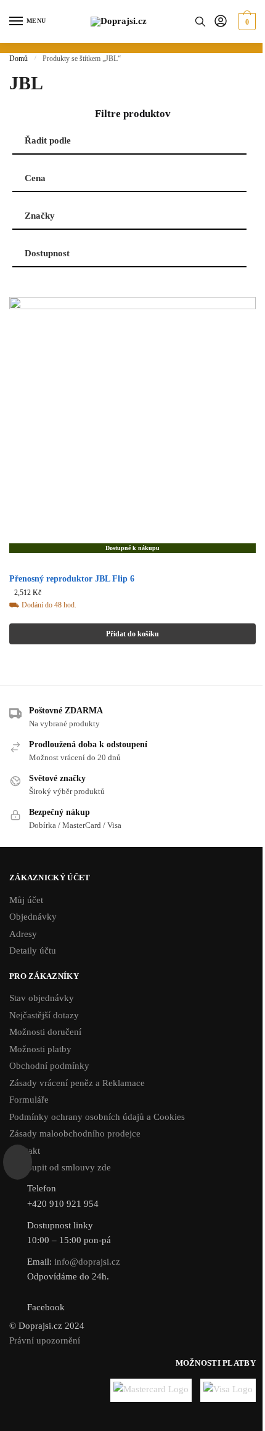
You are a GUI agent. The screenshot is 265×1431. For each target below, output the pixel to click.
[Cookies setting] (17, 1162)
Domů (18, 58)
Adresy (23, 934)
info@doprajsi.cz (87, 1262)
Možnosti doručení (45, 1032)
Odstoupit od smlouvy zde (60, 1167)
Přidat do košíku (132, 634)
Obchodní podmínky (49, 1066)
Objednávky (33, 917)
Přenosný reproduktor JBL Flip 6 (71, 578)
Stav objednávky (41, 998)
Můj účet (26, 900)
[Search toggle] (200, 21)
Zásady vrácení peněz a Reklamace (77, 1083)
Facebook (46, 1307)
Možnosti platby (40, 1049)
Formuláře (29, 1100)
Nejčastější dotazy (44, 1015)
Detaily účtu (32, 950)
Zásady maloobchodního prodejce (75, 1133)
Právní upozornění (44, 1340)
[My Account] (220, 22)
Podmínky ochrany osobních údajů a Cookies (97, 1117)
